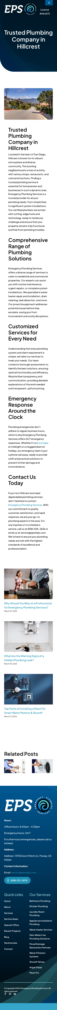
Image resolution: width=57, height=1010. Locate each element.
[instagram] (10, 994)
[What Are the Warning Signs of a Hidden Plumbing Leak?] (28, 636)
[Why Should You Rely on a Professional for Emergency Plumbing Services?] (28, 584)
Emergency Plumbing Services (25, 504)
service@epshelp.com (23, 872)
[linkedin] (15, 994)
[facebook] (5, 994)
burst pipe (42, 442)
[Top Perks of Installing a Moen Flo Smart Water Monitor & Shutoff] (28, 689)
